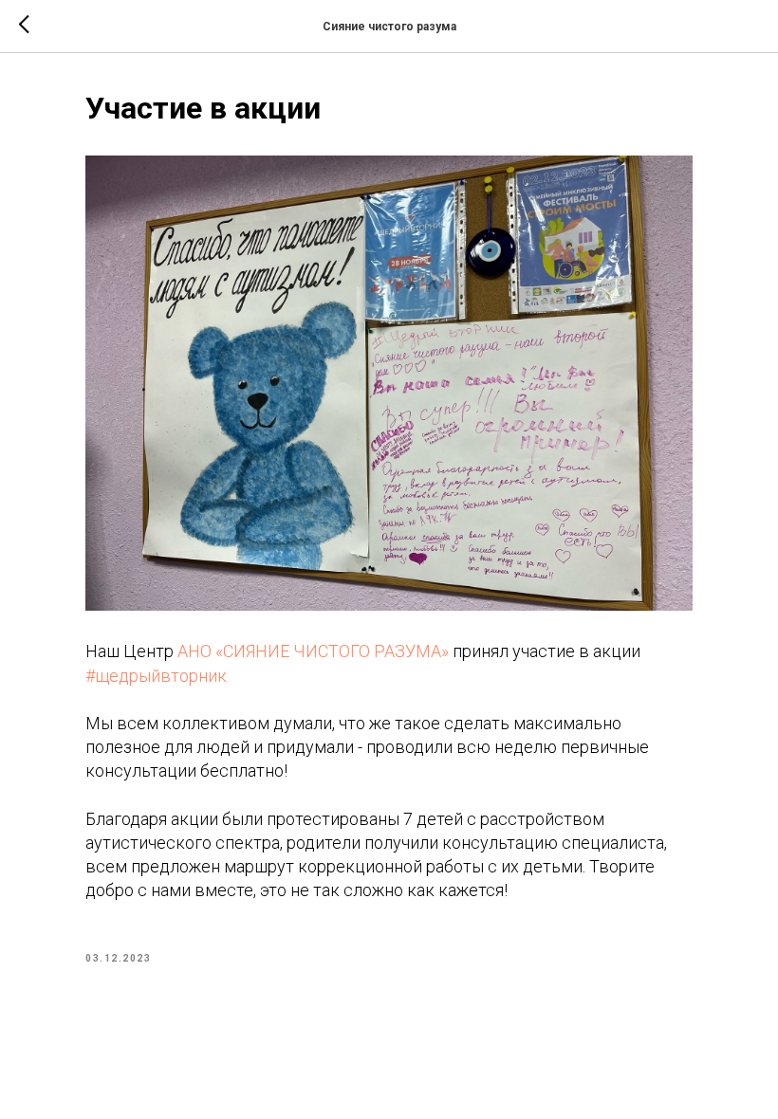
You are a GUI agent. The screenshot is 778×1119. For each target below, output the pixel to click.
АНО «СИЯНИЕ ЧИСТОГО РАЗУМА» (313, 651)
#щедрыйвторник (156, 676)
